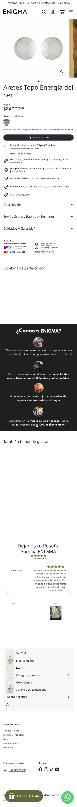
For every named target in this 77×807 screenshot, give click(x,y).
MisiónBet (8, 747)
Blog (5, 739)
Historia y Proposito (13, 734)
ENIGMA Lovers (11, 743)
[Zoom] (61, 72)
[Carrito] (62, 11)
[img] (38, 555)
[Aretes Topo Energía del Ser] (38, 287)
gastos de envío (31, 129)
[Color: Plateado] (37, 282)
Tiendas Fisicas (11, 730)
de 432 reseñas (38, 558)
